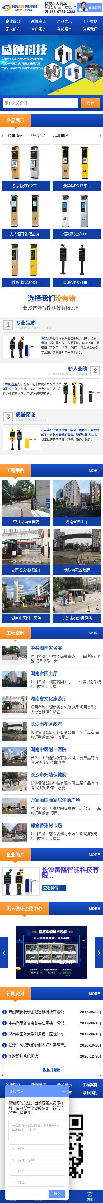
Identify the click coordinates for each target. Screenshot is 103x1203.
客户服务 (38, 29)
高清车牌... (62, 136)
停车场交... (17, 136)
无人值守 (13, 29)
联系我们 (90, 29)
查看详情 (53, 888)
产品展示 (64, 21)
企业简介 (13, 21)
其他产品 (38, 136)
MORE (94, 470)
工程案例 (90, 21)
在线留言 (64, 29)
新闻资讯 (38, 21)
